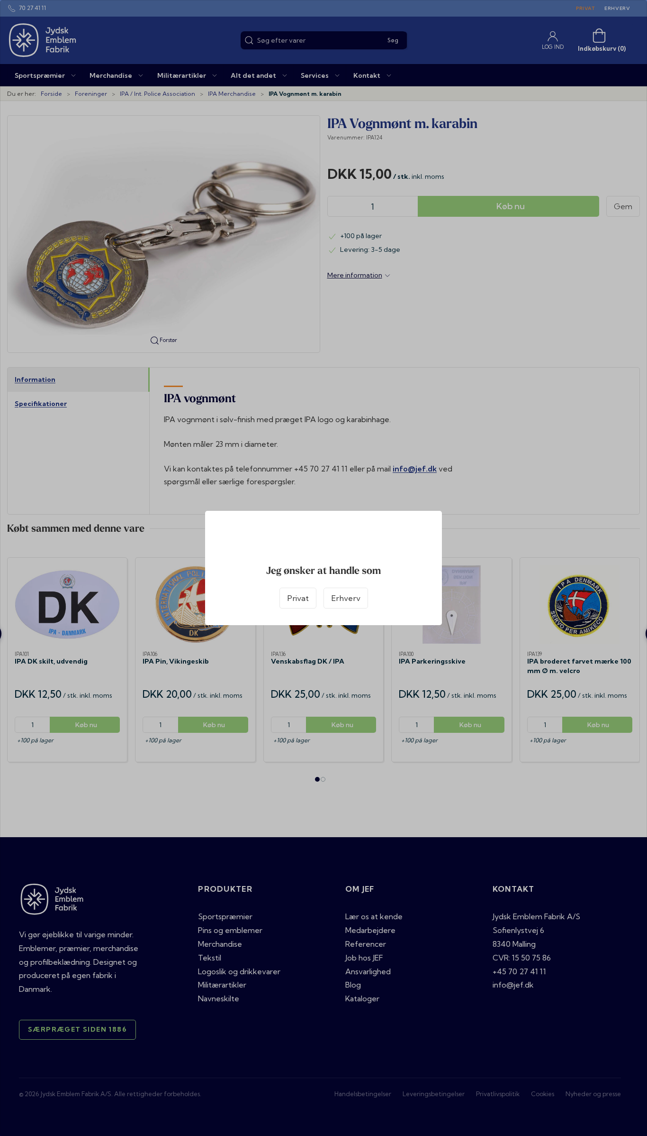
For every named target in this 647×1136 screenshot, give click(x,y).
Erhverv (345, 598)
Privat (298, 598)
